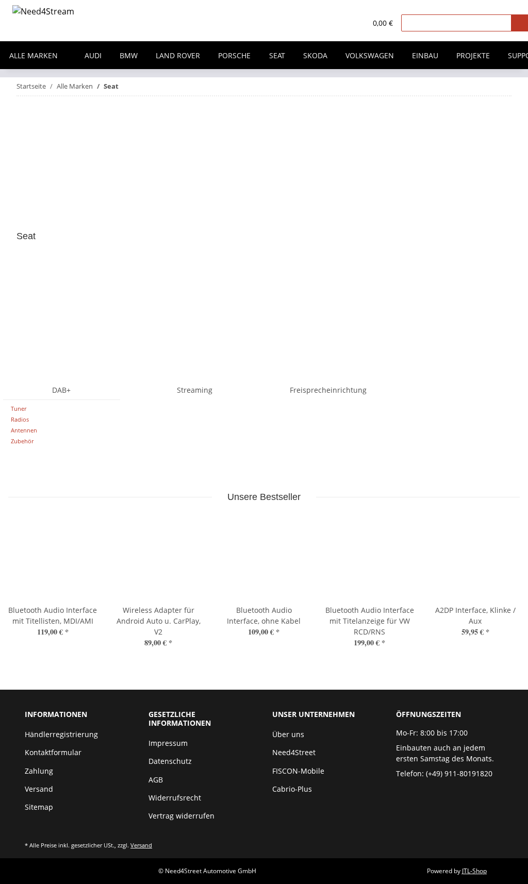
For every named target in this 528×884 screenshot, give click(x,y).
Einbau (425, 55)
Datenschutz (170, 761)
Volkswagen (369, 55)
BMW (129, 55)
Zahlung (39, 771)
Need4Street (294, 752)
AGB (155, 780)
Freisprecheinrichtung (328, 390)
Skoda (315, 55)
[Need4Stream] (43, 13)
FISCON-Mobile (298, 771)
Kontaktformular (53, 752)
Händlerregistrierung (61, 734)
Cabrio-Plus (292, 789)
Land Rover (178, 55)
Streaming (194, 390)
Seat (277, 55)
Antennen (24, 430)
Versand (39, 789)
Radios (20, 419)
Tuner (18, 408)
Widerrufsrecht (174, 798)
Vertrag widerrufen (181, 816)
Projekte (473, 55)
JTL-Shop (474, 870)
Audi (93, 55)
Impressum (168, 743)
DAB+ (61, 390)
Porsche (234, 55)
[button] (337, 23)
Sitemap (39, 807)
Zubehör (22, 441)
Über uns (288, 734)
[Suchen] (519, 22)
